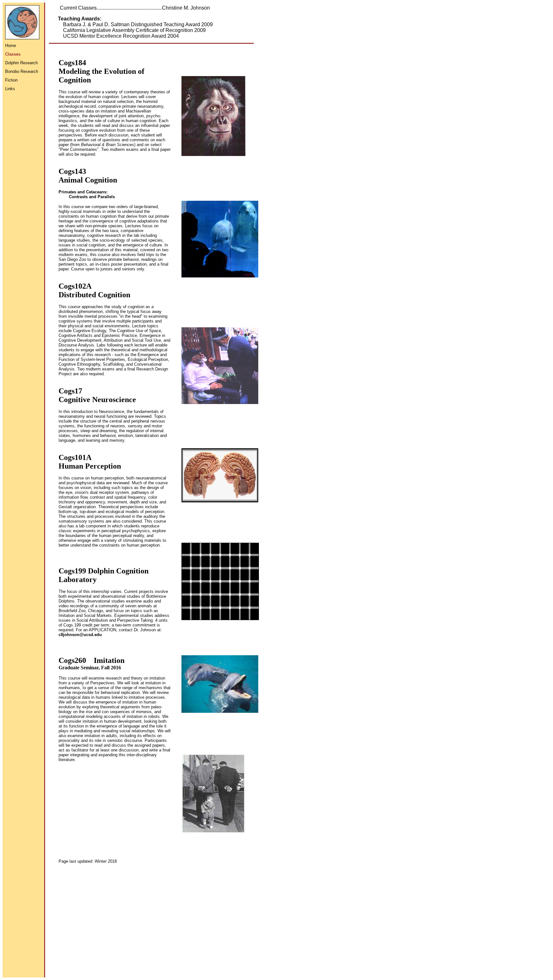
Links (10, 88)
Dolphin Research (21, 62)
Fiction (11, 80)
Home (10, 45)
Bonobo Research (21, 71)
